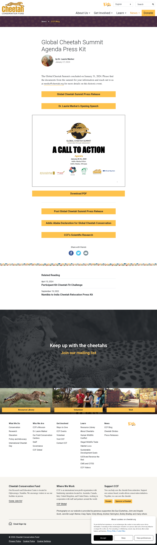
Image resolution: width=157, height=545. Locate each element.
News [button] (133, 13)
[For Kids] (107, 4)
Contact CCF (62, 443)
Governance (38, 446)
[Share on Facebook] (71, 252)
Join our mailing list (78, 352)
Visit (131, 410)
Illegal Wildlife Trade (89, 442)
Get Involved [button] (102, 13)
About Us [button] (82, 13)
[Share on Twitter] (78, 252)
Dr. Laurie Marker (40, 431)
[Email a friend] (85, 252)
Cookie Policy (29, 541)
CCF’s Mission (39, 427)
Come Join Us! (15, 501)
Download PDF (78, 193)
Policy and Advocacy (18, 439)
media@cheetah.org (54, 83)
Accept (103, 538)
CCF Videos (85, 467)
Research (13, 431)
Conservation (14, 427)
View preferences (144, 538)
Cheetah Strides (111, 431)
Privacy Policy (15, 541)
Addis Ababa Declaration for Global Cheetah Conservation (78, 223)
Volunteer (78, 410)
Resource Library (26, 410)
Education (13, 435)
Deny (123, 538)
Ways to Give (62, 427)
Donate (148, 13)
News (43, 21)
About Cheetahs (87, 431)
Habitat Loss (86, 446)
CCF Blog (55, 21)
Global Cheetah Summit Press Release (78, 94)
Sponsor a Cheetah (123, 501)
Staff (35, 442)
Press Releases (111, 435)
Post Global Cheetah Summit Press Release (78, 211)
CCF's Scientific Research (78, 234)
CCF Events (61, 431)
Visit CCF (61, 439)
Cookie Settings (44, 541)
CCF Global (37, 450)
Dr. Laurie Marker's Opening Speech (78, 106)
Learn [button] (120, 13)
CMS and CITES (87, 463)
